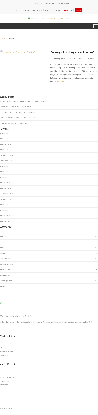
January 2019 (5, 188)
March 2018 (5, 216)
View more (59, 81)
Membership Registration (9, 351)
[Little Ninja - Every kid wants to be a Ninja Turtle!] (49, 18)
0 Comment (91, 59)
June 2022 (4, 139)
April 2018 (4, 210)
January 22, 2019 (76, 59)
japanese (3, 253)
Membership (37, 10)
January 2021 (5, 144)
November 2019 (6, 155)
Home (2, 38)
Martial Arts (5, 270)
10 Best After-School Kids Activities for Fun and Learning (23, 101)
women (3, 286)
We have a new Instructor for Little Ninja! (16, 107)
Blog (46, 10)
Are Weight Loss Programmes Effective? (72, 52)
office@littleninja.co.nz (9, 374)
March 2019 (5, 183)
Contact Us (67, 10)
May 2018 (4, 205)
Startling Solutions (33, 409)
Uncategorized (6, 281)
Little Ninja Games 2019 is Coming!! (14, 123)
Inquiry (78, 10)
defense (3, 237)
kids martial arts (6, 264)
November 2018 (6, 199)
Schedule (25, 10)
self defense (5, 275)
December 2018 (6, 194)
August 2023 (5, 133)
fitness (2, 248)
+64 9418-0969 (63, 3)
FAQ (17, 10)
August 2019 (5, 166)
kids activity (5, 259)
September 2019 (6, 161)
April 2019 (4, 177)
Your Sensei (55, 10)
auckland (3, 231)
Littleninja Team (59, 59)
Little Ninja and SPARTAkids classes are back (17, 118)
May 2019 (4, 172)
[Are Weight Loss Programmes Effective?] (24, 66)
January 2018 (5, 221)
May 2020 (4, 150)
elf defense (4, 242)
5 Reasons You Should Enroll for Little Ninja (17, 112)
